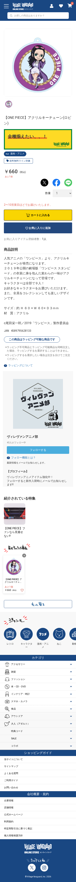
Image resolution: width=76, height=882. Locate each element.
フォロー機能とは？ (21, 457)
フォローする (38, 450)
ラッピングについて (20, 365)
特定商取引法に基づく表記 (18, 828)
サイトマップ (11, 766)
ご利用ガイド (11, 780)
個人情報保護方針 (13, 835)
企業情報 (8, 800)
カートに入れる (40, 215)
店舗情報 (8, 807)
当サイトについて (13, 759)
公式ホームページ (13, 814)
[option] (38, 63)
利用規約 (8, 821)
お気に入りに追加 (40, 227)
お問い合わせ (11, 787)
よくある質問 (11, 773)
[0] (70, 6)
